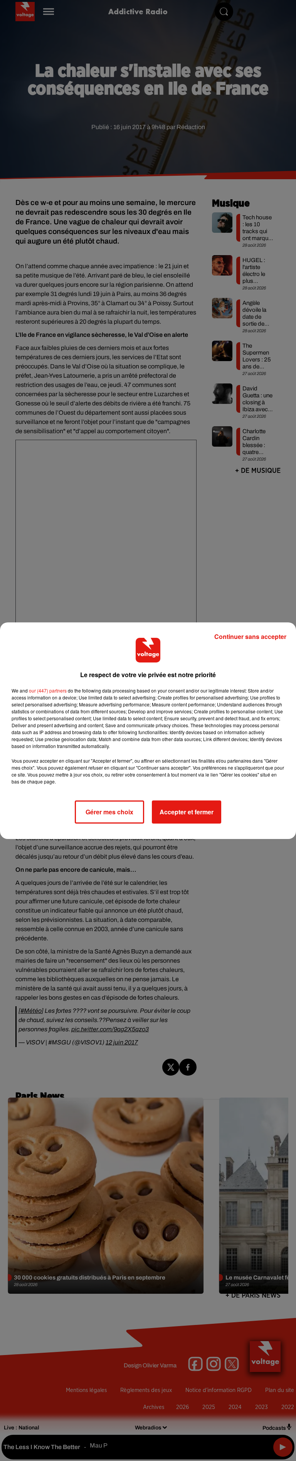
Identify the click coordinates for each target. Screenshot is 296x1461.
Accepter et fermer (187, 811)
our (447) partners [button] (48, 690)
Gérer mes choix (109, 811)
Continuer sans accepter (250, 636)
